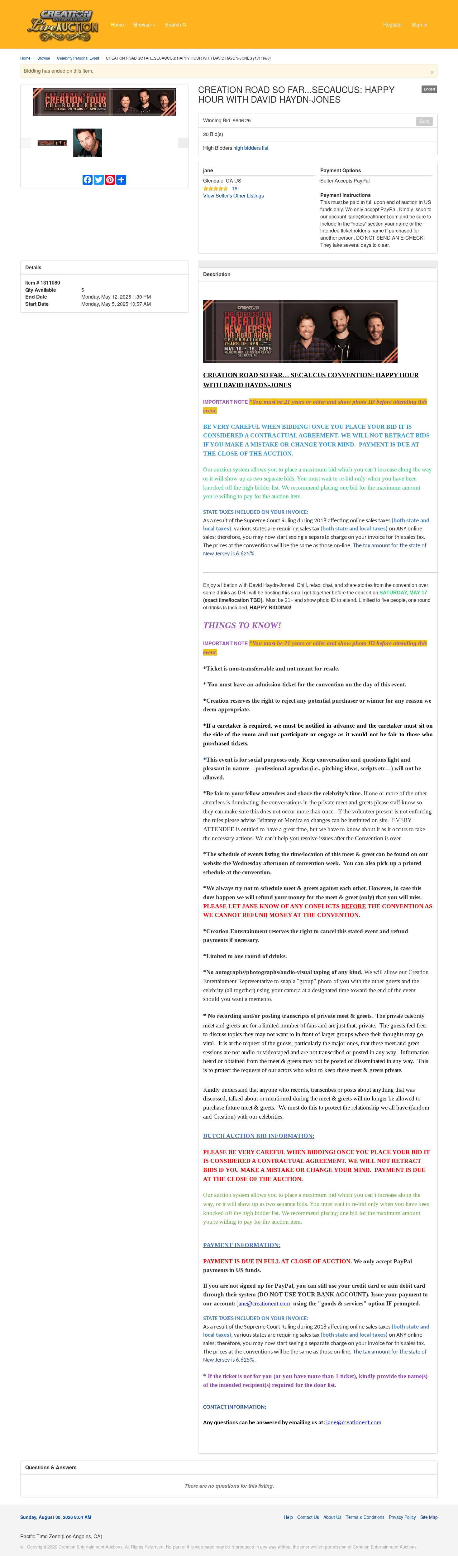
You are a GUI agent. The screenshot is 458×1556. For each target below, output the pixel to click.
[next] (183, 143)
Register (392, 24)
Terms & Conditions (365, 1517)
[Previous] (26, 143)
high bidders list (250, 147)
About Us (332, 1517)
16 (234, 188)
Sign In (419, 24)
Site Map (429, 1517)
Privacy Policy (402, 1517)
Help (288, 1517)
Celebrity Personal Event (78, 58)
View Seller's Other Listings (233, 195)
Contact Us (308, 1517)
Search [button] (173, 24)
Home (117, 24)
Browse (143, 24)
